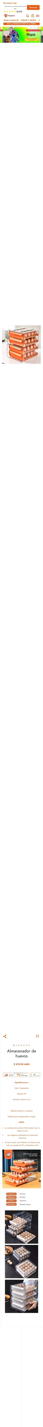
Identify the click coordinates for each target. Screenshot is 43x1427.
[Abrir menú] (37, 16)
